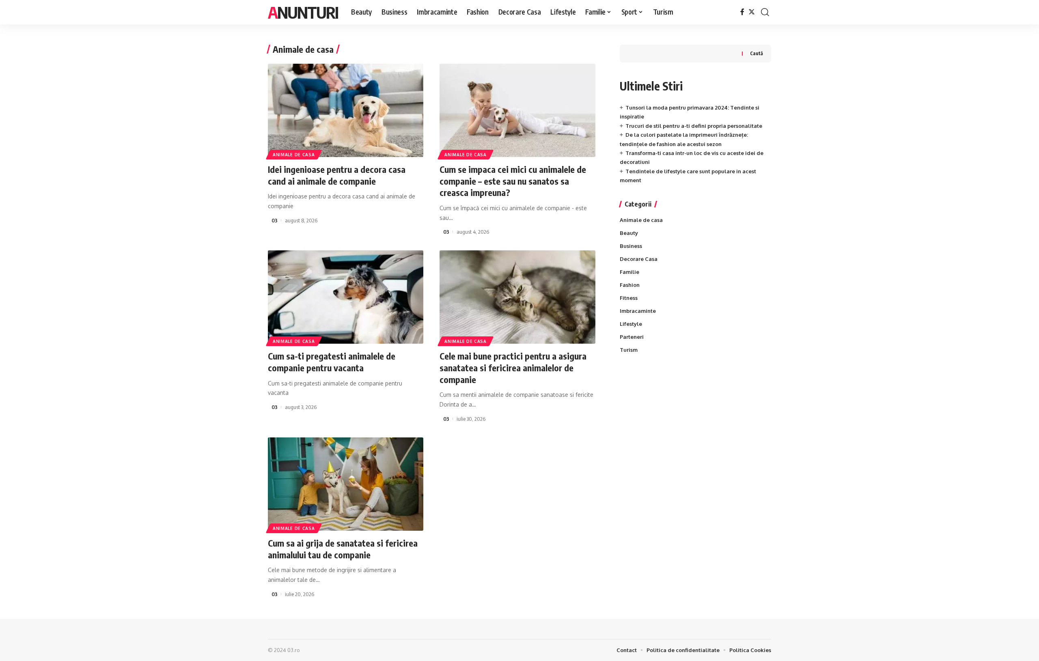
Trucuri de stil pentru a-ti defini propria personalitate (693, 126)
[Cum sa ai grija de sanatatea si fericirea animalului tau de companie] (345, 484)
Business (631, 246)
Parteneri (632, 337)
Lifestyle (631, 324)
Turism (629, 350)
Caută (756, 53)
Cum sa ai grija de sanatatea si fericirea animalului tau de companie (343, 548)
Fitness (629, 298)
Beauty (629, 233)
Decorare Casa (638, 259)
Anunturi (303, 12)
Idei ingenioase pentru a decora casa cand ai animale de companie (336, 175)
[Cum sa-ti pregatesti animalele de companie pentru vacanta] (345, 297)
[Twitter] (751, 11)
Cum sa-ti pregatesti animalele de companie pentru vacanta (331, 361)
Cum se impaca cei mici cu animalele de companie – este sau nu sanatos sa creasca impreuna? (513, 181)
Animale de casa (294, 154)
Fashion (630, 285)
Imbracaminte (638, 311)
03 (275, 220)
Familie (629, 272)
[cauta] (765, 12)
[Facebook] (742, 11)
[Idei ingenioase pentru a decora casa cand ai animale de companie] (345, 110)
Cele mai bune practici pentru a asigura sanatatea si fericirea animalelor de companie (513, 367)
